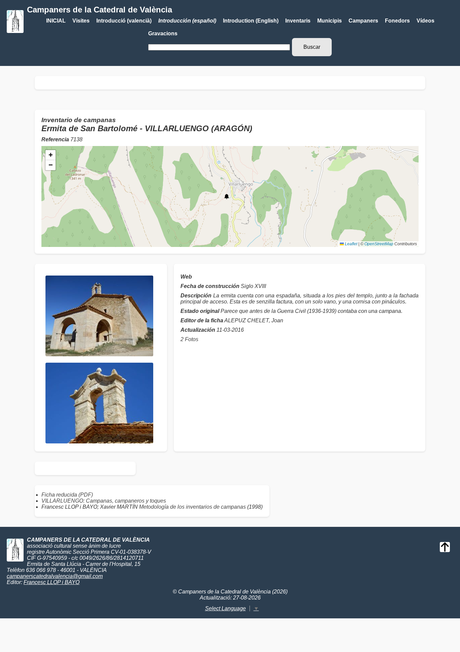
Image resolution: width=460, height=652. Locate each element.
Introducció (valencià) (124, 21)
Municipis (329, 21)
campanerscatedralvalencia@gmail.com (55, 576)
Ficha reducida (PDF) (67, 495)
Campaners (363, 21)
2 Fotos (189, 339)
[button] (226, 196)
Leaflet (350, 244)
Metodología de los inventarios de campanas (192, 507)
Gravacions (162, 33)
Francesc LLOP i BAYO (51, 582)
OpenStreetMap (378, 244)
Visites (81, 21)
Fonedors (397, 21)
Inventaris (297, 21)
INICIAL (56, 21)
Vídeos (425, 21)
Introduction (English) (250, 21)
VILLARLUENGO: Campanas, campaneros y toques (103, 501)
